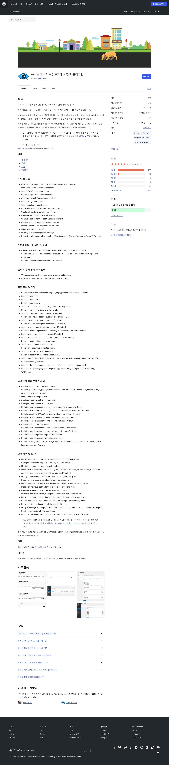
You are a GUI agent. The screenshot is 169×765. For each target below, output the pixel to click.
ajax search (137, 133)
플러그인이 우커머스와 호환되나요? (32, 641)
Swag (104, 738)
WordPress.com (138, 727)
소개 (10, 727)
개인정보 (12, 738)
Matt (134, 730)
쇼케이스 (43, 727)
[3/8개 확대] (42, 595)
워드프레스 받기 (159, 4)
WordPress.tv (76, 738)
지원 (149, 88)
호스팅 (11, 734)
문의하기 (25, 170)
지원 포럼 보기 (117, 215)
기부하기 (105, 734)
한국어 (33, 750)
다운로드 (146, 76)
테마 (41, 730)
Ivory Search (71, 702)
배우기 (72, 727)
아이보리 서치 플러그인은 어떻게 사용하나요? (37, 633)
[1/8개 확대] (42, 574)
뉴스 (10, 730)
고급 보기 (115, 149)
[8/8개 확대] (101, 606)
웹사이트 (25, 160)
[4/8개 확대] (42, 605)
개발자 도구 (74, 734)
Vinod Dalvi (42, 78)
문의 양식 (22, 148)
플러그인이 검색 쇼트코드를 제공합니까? (35, 655)
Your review (116, 190)
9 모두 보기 (147, 128)
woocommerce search (142, 142)
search (148, 138)
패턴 (41, 738)
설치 (44, 88)
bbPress (136, 734)
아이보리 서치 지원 (75, 136)
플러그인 (43, 734)
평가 (35, 88)
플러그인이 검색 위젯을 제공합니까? (33, 662)
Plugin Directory (15, 12)
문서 (23, 163)
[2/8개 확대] (42, 583)
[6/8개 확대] (72, 588)
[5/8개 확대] (72, 574)
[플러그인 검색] (33, 19)
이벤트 (103, 730)
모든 (149, 190)
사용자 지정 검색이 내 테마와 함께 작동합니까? (37, 670)
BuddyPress (137, 738)
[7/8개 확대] (101, 574)
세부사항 (24, 88)
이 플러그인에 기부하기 (121, 235)
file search (146, 133)
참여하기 (104, 727)
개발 (53, 88)
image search (139, 138)
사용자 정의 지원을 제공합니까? (31, 677)
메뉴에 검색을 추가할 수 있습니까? (32, 648)
